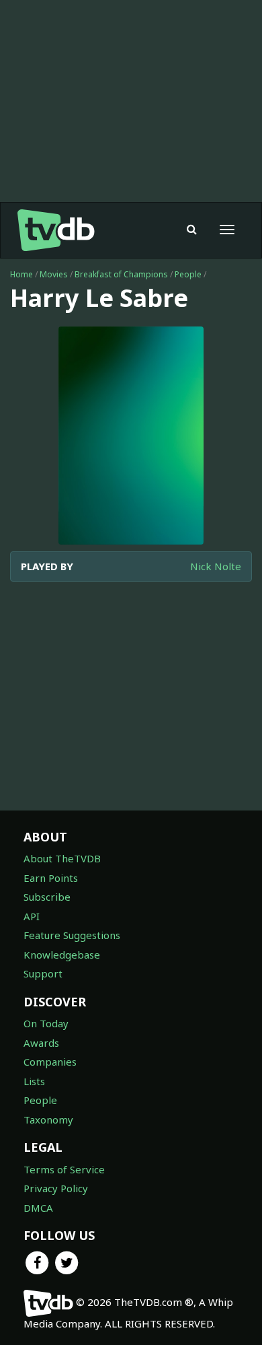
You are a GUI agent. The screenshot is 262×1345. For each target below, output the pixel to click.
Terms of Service (64, 1169)
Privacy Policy (56, 1188)
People (188, 274)
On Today (46, 1023)
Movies (54, 274)
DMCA (38, 1207)
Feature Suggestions (72, 935)
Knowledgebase (62, 954)
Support (43, 973)
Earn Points (51, 878)
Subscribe (47, 896)
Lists (34, 1081)
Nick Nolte (215, 566)
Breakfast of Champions (121, 274)
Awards (41, 1042)
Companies (50, 1061)
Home (21, 274)
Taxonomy (48, 1119)
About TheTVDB (62, 858)
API (32, 916)
